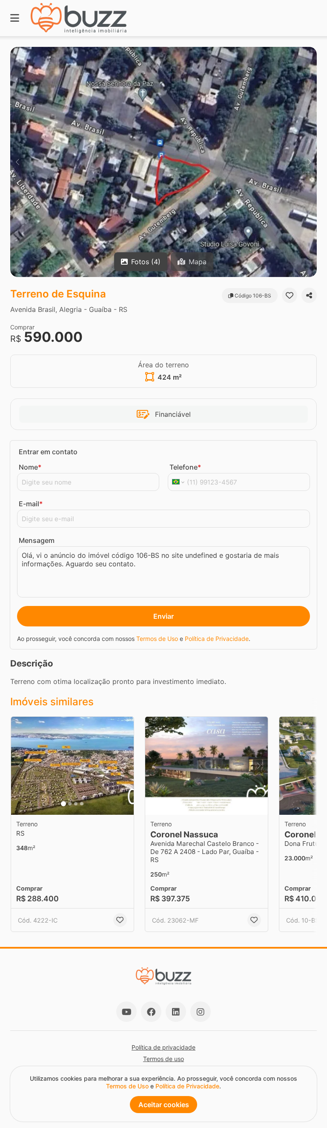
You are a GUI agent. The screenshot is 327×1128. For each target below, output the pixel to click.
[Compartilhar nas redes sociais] (309, 295)
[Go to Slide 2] (70, 803)
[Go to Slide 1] (63, 803)
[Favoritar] (289, 295)
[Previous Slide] (17, 162)
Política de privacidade (163, 1047)
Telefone (185, 467)
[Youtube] (126, 1011)
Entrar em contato (48, 451)
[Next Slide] (309, 162)
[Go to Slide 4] (81, 803)
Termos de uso (163, 1058)
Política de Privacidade (217, 638)
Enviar (163, 616)
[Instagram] (200, 1011)
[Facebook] (151, 1011)
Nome (30, 467)
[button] (163, 162)
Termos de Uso (157, 638)
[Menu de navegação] (14, 18)
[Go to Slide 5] (219, 803)
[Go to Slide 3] (75, 803)
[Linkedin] (176, 1011)
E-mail (31, 503)
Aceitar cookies (163, 1104)
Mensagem (36, 540)
